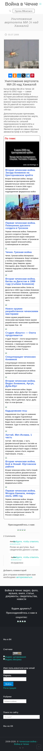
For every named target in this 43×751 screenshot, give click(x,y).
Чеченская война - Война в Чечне (26, 742)
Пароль (7, 675)
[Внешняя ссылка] (18, 530)
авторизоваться (24, 577)
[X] (24, 76)
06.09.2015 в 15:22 (16, 560)
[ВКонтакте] (10, 76)
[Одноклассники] (15, 76)
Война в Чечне (21, 4)
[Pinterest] (32, 76)
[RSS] (20, 748)
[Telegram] (28, 76)
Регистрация (9, 688)
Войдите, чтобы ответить (26, 541)
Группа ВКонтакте (23, 10)
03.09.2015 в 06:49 (15, 544)
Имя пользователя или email (19, 668)
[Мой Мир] (19, 76)
